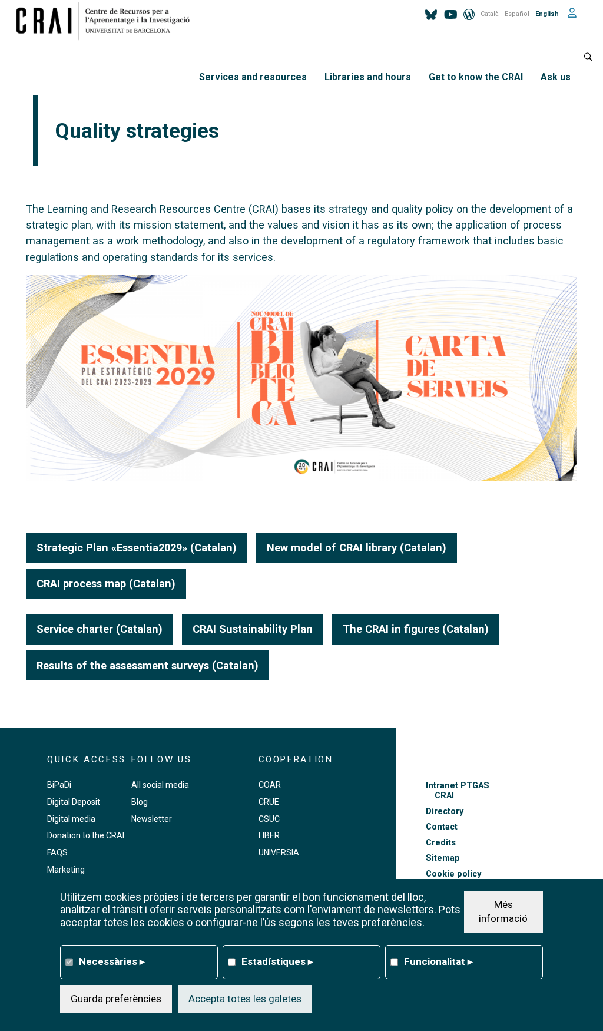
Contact (442, 827)
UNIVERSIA (279, 852)
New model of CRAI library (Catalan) (356, 547)
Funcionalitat (438, 961)
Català (490, 14)
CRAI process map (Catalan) (106, 583)
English (547, 14)
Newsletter (151, 819)
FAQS (57, 852)
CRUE (269, 802)
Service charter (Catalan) (100, 629)
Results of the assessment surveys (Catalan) (148, 665)
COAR (270, 784)
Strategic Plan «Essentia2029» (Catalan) (137, 547)
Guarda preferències (116, 998)
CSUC (269, 819)
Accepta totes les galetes (245, 998)
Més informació (503, 911)
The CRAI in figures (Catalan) (416, 629)
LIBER (269, 835)
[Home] (107, 20)
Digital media (71, 819)
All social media (160, 784)
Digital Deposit (73, 802)
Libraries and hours (367, 76)
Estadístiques (277, 961)
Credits (441, 843)
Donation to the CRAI (85, 835)
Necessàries (112, 961)
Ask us (556, 76)
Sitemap (443, 858)
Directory (444, 812)
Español (517, 14)
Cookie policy (453, 874)
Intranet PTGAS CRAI (457, 791)
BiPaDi (59, 784)
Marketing (66, 869)
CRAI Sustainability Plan (253, 629)
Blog (139, 802)
